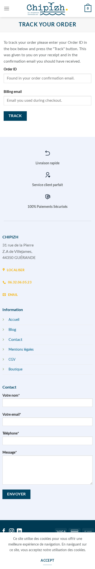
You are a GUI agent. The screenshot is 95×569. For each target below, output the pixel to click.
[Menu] (7, 8)
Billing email (13, 92)
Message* (9, 452)
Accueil (14, 320)
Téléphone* (10, 433)
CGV (12, 359)
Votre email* (11, 414)
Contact (15, 340)
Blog (12, 330)
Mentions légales (21, 349)
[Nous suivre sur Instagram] (11, 531)
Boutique (15, 369)
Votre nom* (11, 395)
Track (15, 116)
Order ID (10, 69)
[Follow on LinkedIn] (19, 531)
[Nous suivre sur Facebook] (3, 531)
